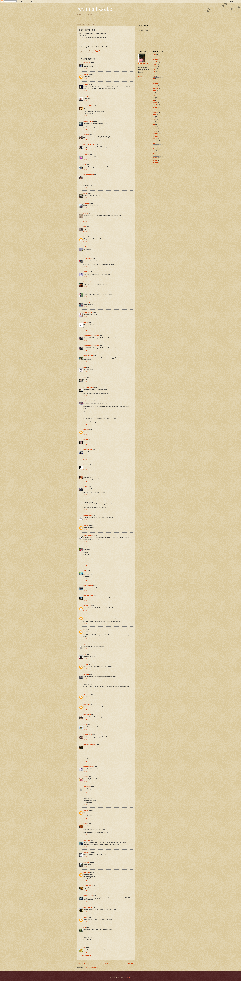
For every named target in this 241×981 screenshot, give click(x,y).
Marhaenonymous (88, 387)
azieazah (85, 213)
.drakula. (85, 84)
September (155, 88)
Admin (85, 570)
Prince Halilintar (88, 355)
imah (84, 654)
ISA (84, 629)
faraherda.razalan (88, 535)
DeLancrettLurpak (88, 174)
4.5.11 (85, 68)
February (155, 57)
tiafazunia (86, 474)
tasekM (85, 547)
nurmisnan (86, 872)
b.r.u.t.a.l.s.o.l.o (94, 8)
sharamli (85, 439)
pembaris (86, 674)
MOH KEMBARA (88, 585)
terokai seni (86, 615)
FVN (84, 367)
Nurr (84, 947)
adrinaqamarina (88, 401)
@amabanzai (87, 786)
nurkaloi (85, 486)
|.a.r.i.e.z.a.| (86, 694)
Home (106, 963)
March (154, 54)
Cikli (84, 226)
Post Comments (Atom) (91, 967)
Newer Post (81, 963)
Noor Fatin (86, 704)
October (155, 66)
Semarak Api (87, 852)
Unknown (86, 74)
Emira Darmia (87, 515)
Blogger (129, 977)
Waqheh (85, 664)
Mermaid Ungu (87, 734)
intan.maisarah (87, 312)
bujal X (85, 322)
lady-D (85, 724)
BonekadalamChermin (89, 744)
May (154, 76)
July (154, 71)
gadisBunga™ (87, 302)
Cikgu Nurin (86, 840)
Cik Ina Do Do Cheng (89, 144)
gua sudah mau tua (89, 53)
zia (84, 644)
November (155, 62)
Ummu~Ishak (87, 282)
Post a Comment (86, 955)
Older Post (131, 963)
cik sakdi (86, 776)
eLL (84, 292)
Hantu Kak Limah (88, 595)
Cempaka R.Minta (88, 106)
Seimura (85, 917)
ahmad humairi (87, 258)
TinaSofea (86, 154)
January (155, 131)
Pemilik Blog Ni (88, 449)
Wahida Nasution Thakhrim (91, 335)
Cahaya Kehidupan (88, 766)
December (155, 59)
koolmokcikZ (87, 605)
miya (84, 164)
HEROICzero (87, 714)
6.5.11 (85, 952)
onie (84, 927)
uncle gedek (86, 96)
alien (84, 377)
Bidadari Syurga (88, 121)
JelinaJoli (86, 134)
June (154, 74)
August (154, 69)
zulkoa (85, 193)
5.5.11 (85, 912)
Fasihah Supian (88, 885)
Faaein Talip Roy (88, 907)
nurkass (85, 247)
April (154, 78)
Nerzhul (85, 464)
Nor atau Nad (87, 62)
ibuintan (85, 823)
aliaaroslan (86, 862)
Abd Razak (86, 272)
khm (84, 236)
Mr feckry (86, 203)
